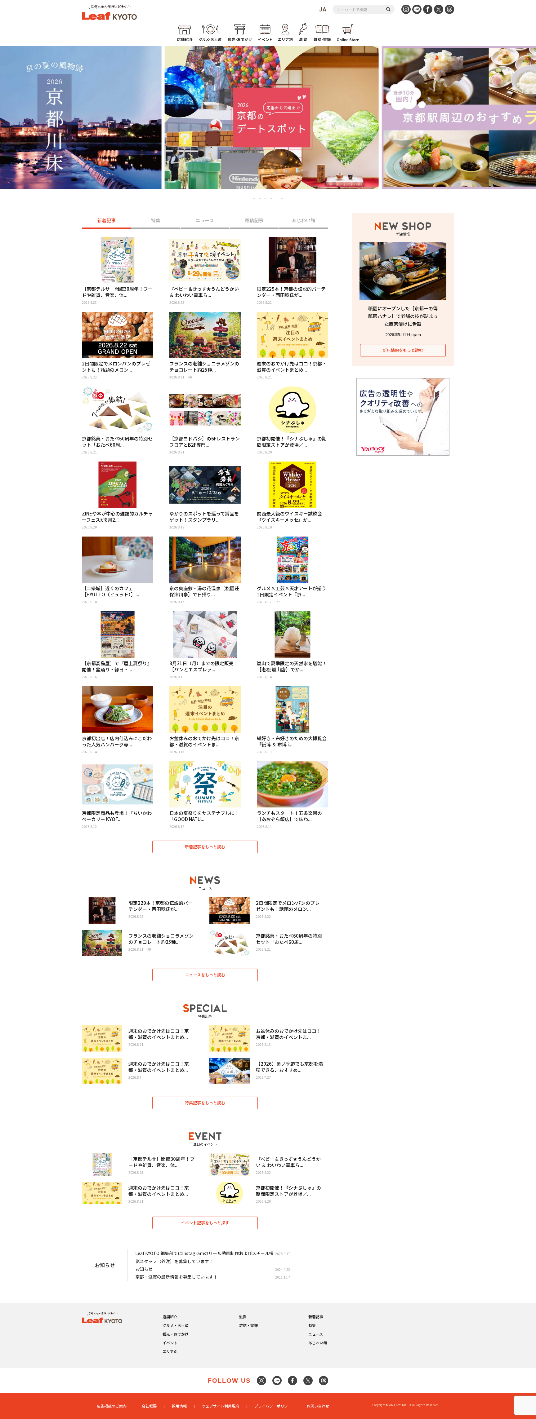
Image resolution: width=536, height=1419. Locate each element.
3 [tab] (265, 198)
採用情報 (179, 1405)
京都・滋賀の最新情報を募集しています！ (176, 1277)
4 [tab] (271, 198)
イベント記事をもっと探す (205, 1223)
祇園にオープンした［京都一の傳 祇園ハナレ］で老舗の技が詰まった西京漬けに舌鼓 (403, 316)
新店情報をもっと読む (403, 350)
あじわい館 (303, 220)
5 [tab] (276, 198)
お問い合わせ (318, 1405)
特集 (155, 220)
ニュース (205, 220)
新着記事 (106, 220)
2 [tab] (260, 198)
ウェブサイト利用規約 (220, 1405)
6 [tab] (282, 198)
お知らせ (144, 1269)
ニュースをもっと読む (205, 975)
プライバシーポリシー (273, 1405)
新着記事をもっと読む (205, 847)
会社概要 (149, 1405)
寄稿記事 (254, 220)
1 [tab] (254, 198)
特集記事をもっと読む (205, 1103)
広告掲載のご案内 (112, 1405)
